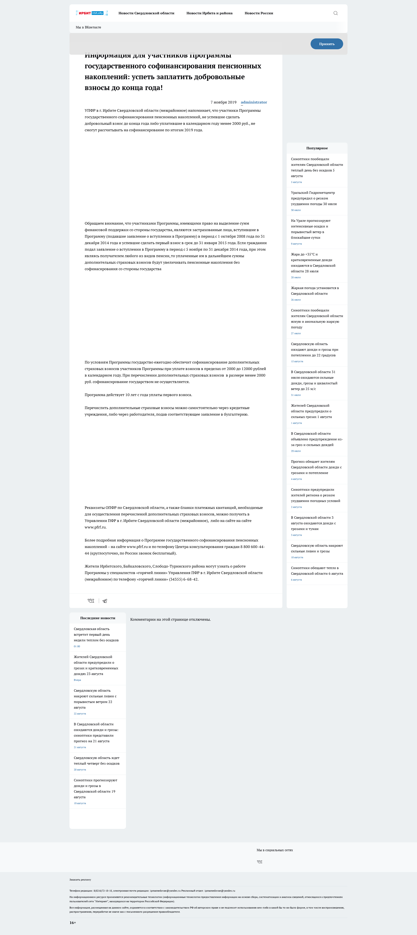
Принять (327, 44)
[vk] (91, 601)
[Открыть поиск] (335, 13)
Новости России (259, 13)
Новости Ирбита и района (210, 13)
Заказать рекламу (80, 879)
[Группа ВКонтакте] (259, 862)
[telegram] (106, 601)
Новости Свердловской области (146, 13)
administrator (254, 102)
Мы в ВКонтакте (88, 27)
